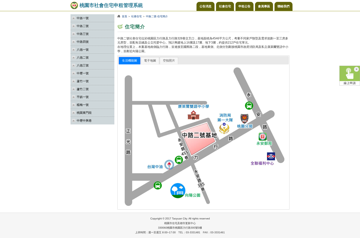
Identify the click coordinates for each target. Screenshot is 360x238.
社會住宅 (225, 6)
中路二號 (83, 26)
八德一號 (83, 49)
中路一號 (83, 18)
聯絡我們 (284, 6)
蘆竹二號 (83, 89)
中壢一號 (83, 73)
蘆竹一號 (83, 81)
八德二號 (83, 57)
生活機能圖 (129, 60)
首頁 (124, 16)
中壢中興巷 (84, 120)
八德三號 (83, 65)
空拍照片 (169, 60)
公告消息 (206, 6)
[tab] (129, 60)
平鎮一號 (83, 97)
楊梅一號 (83, 104)
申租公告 (244, 6)
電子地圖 (150, 60)
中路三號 (83, 33)
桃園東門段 (84, 112)
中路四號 (83, 41)
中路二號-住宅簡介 (157, 16)
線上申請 (350, 83)
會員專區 (264, 6)
